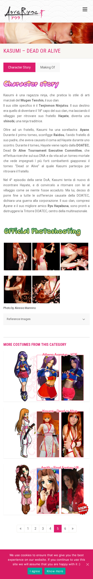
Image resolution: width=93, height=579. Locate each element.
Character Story (19, 67)
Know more (55, 571)
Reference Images (18, 319)
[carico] (73, 528)
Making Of (47, 67)
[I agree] (87, 564)
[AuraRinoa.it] (24, 14)
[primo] (20, 528)
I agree (35, 571)
